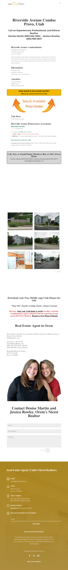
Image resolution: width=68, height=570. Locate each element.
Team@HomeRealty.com (19, 481)
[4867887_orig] (46, 269)
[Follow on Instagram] (38, 556)
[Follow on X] (34, 556)
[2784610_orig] (20, 230)
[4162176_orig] (46, 249)
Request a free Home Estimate (45, 315)
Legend (13, 128)
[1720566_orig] (46, 230)
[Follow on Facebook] (30, 556)
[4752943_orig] (20, 269)
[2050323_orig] (20, 249)
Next (58, 272)
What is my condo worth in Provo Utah (34, 94)
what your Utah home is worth (30, 311)
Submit (56, 450)
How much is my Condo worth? (34, 91)
